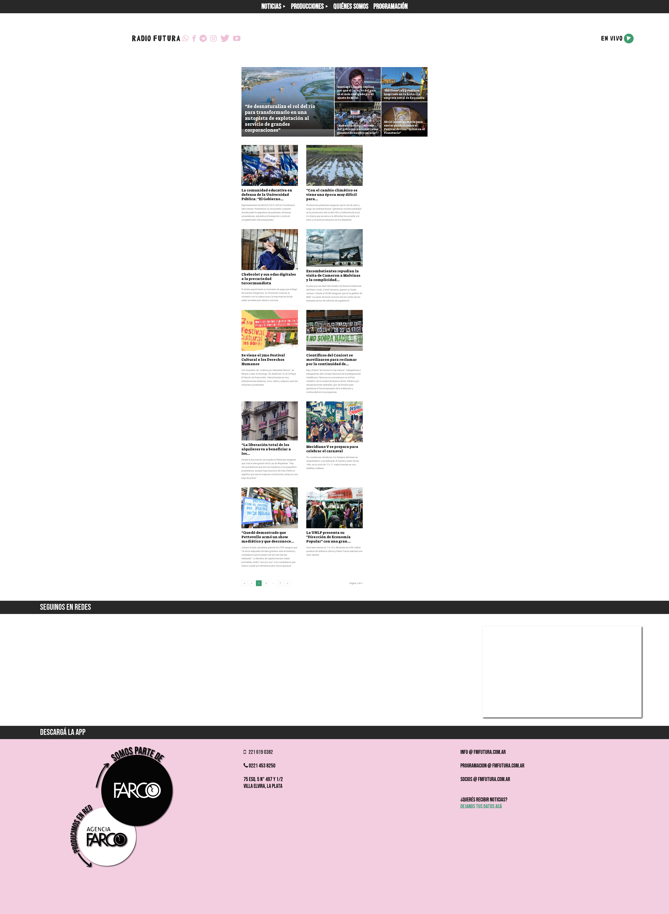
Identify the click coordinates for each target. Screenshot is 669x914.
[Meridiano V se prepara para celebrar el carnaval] (334, 421)
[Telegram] (203, 38)
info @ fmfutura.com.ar (483, 752)
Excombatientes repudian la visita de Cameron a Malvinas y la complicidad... (333, 275)
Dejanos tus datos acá (481, 806)
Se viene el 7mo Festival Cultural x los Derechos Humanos (263, 359)
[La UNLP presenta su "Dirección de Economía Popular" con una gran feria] (334, 507)
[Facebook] (194, 38)
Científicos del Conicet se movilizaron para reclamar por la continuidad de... (331, 359)
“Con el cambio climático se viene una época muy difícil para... (331, 194)
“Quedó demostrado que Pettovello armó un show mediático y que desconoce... (267, 537)
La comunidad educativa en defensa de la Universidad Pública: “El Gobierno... (266, 194)
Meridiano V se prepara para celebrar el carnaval (332, 449)
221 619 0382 (259, 752)
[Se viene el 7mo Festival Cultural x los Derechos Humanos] (269, 330)
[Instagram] (213, 38)
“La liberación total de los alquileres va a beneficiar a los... (266, 449)
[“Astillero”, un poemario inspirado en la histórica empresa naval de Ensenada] (404, 84)
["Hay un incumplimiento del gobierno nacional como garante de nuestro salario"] (358, 119)
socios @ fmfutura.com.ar (485, 779)
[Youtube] (236, 38)
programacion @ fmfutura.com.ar (492, 765)
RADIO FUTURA (156, 39)
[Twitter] (224, 38)
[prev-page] (244, 583)
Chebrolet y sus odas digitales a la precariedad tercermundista (268, 279)
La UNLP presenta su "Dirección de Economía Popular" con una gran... (328, 537)
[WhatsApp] (185, 38)
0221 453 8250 (261, 765)
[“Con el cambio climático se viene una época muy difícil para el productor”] (334, 165)
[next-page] (287, 583)
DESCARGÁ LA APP (63, 732)
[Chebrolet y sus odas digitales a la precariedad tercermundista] (269, 249)
